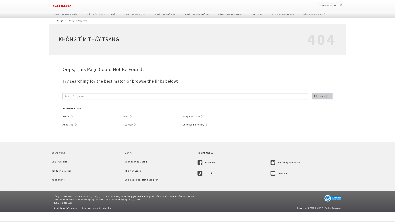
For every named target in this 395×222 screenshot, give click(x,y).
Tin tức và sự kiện (61, 170)
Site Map (128, 124)
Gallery (257, 14)
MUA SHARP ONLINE (283, 14)
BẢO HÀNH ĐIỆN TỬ (314, 14)
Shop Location (191, 116)
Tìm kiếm (323, 96)
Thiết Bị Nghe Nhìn (65, 14)
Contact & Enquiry (194, 124)
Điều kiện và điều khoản (65, 208)
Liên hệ (129, 152)
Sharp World (58, 152)
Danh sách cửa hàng (136, 161)
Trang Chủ (61, 21)
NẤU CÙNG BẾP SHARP (230, 14)
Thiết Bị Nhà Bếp (165, 14)
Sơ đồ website (59, 161)
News (126, 116)
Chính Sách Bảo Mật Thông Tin (141, 179)
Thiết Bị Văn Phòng (197, 14)
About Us (68, 124)
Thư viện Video (133, 170)
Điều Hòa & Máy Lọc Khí (101, 14)
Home (66, 116)
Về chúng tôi (59, 179)
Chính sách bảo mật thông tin (96, 208)
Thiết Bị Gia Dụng (135, 14)
